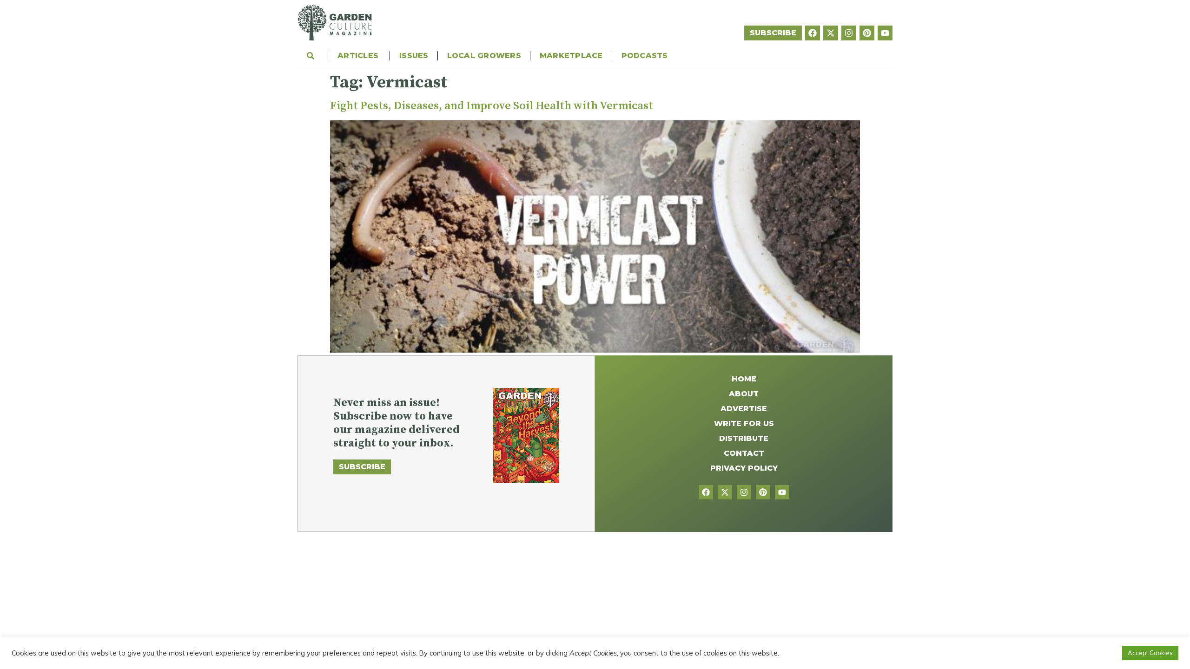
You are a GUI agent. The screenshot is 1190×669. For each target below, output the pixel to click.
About (744, 393)
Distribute (743, 438)
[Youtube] (885, 33)
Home (744, 378)
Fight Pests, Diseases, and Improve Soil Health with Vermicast (491, 106)
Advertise (744, 408)
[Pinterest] (866, 33)
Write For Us (744, 423)
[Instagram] (848, 33)
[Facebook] (812, 33)
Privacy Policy (744, 468)
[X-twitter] (830, 33)
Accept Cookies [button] (1150, 652)
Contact (744, 453)
